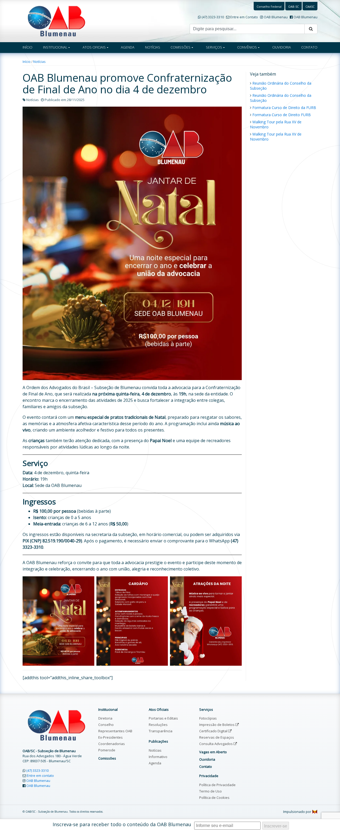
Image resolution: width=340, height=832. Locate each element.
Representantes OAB (115, 731)
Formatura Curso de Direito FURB (281, 114)
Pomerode (106, 750)
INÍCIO (27, 47)
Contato (205, 766)
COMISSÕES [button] (180, 47)
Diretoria (105, 718)
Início (27, 61)
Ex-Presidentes (110, 737)
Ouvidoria (207, 759)
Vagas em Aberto (213, 752)
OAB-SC (293, 6)
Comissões (107, 758)
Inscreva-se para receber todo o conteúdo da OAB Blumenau (122, 824)
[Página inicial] (56, 21)
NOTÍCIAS (152, 47)
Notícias (39, 61)
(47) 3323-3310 (213, 17)
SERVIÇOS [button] (214, 47)
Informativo (158, 756)
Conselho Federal (269, 6)
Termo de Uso (210, 791)
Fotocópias (208, 718)
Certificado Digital (213, 731)
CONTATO (309, 47)
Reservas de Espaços (216, 737)
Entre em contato (40, 775)
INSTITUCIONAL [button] (55, 47)
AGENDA (127, 47)
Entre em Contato (244, 17)
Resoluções (158, 724)
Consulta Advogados (216, 743)
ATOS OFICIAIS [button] (94, 47)
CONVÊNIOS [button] (247, 47)
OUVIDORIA (281, 47)
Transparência (160, 731)
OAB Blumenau (276, 17)
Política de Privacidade (217, 784)
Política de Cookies (214, 797)
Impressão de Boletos (217, 724)
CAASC (309, 6)
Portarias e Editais (163, 718)
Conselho (106, 724)
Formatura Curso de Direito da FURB (284, 107)
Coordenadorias (111, 743)
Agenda (155, 763)
